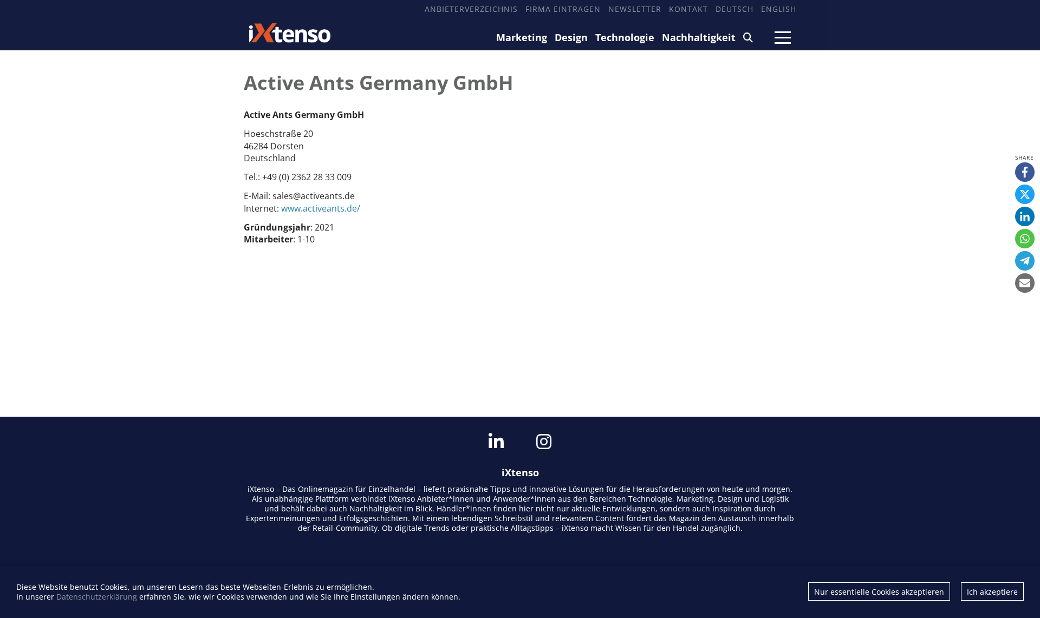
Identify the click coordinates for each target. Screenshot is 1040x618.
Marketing (521, 37)
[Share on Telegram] (1025, 261)
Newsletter (634, 9)
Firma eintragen (563, 9)
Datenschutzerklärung (96, 596)
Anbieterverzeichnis (471, 9)
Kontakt (688, 9)
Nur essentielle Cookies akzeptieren (879, 592)
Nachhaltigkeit (699, 37)
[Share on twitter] (1025, 194)
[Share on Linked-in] (1025, 216)
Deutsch (734, 9)
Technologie (624, 37)
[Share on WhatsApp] (1025, 238)
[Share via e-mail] (1025, 283)
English (778, 9)
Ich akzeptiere (992, 592)
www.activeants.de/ (320, 208)
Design (571, 37)
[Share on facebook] (1025, 172)
